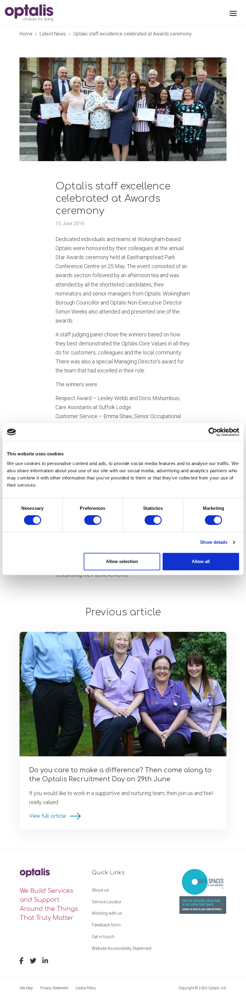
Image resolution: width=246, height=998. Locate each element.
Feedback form (106, 925)
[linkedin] (45, 961)
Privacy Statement (54, 988)
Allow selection (122, 561)
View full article (48, 816)
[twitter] (33, 961)
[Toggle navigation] (233, 14)
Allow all (201, 561)
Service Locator (107, 901)
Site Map (26, 988)
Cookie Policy (86, 988)
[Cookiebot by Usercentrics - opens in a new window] (213, 431)
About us (100, 890)
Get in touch (103, 936)
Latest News (53, 34)
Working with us (107, 913)
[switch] (92, 520)
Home (26, 34)
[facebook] (22, 961)
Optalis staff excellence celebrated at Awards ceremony (132, 34)
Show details (213, 542)
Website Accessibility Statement (122, 948)
